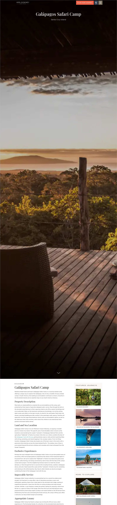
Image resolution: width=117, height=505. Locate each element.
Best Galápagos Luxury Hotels (86, 496)
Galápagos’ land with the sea (25, 437)
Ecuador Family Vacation (84, 467)
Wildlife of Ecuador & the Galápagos (88, 427)
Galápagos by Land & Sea (84, 447)
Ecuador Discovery (82, 407)
